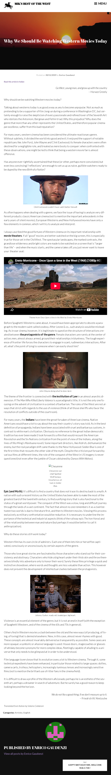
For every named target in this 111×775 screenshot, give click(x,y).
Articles (19, 712)
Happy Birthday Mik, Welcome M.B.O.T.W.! (85, 765)
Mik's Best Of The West (33, 4)
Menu (102, 3)
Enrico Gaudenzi (67, 75)
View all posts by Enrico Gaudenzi (23, 753)
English (26, 712)
